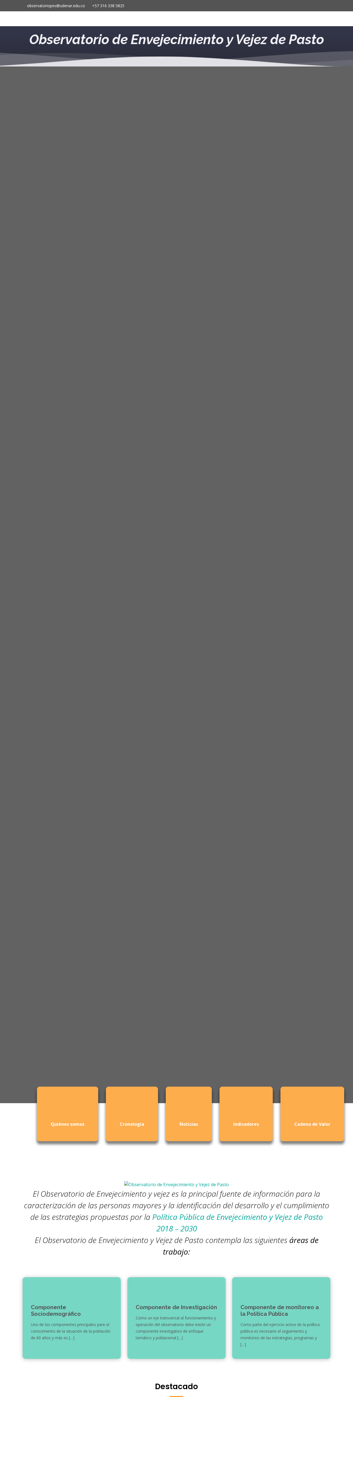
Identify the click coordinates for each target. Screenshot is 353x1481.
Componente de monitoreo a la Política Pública (279, 1310)
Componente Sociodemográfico (56, 1310)
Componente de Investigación (176, 1307)
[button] (9, 584)
